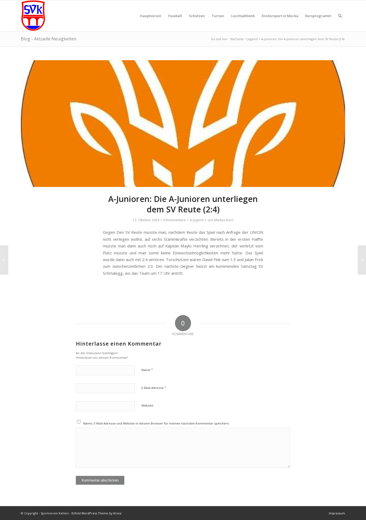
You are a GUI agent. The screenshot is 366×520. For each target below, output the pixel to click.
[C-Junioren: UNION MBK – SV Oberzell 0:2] (362, 260)
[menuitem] (150, 15)
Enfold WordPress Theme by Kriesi (96, 513)
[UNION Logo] (183, 123)
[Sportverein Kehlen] (33, 15)
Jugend (198, 220)
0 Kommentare (174, 220)
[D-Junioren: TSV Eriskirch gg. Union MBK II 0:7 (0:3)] (4, 260)
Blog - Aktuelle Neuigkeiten (48, 39)
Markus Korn (223, 220)
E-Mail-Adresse (153, 387)
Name (147, 369)
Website (147, 405)
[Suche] (340, 15)
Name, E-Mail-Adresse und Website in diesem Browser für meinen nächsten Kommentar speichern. (156, 423)
